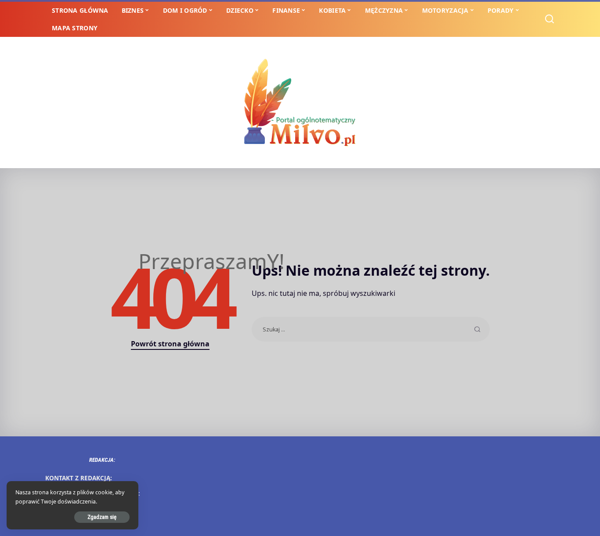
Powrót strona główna (170, 344)
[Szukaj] (549, 19)
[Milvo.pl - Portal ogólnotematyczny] (300, 102)
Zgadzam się (101, 517)
